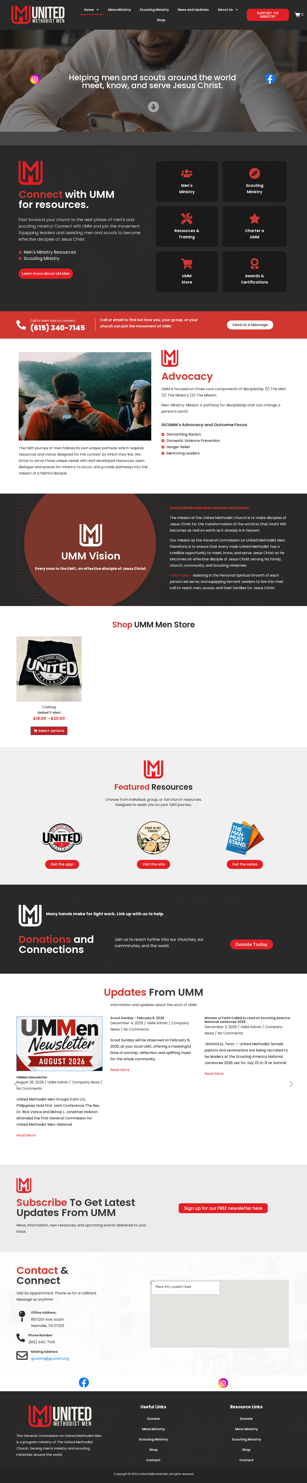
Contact (153, 1460)
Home (89, 9)
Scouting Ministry (154, 9)
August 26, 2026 (30, 1082)
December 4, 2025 (126, 1023)
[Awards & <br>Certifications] (254, 263)
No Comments (29, 1088)
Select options (51, 730)
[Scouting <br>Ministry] (254, 173)
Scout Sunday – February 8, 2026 (137, 1018)
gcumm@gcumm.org (50, 1358)
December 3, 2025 (221, 1026)
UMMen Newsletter (31, 1077)
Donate (153, 1418)
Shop (161, 20)
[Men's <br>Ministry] (186, 173)
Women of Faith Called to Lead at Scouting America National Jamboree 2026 (247, 1020)
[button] (16, 1084)
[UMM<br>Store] (186, 263)
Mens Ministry (119, 9)
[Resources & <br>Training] (186, 218)
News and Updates (193, 9)
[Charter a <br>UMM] (254, 218)
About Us (225, 9)
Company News (86, 1082)
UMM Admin (57, 1082)
